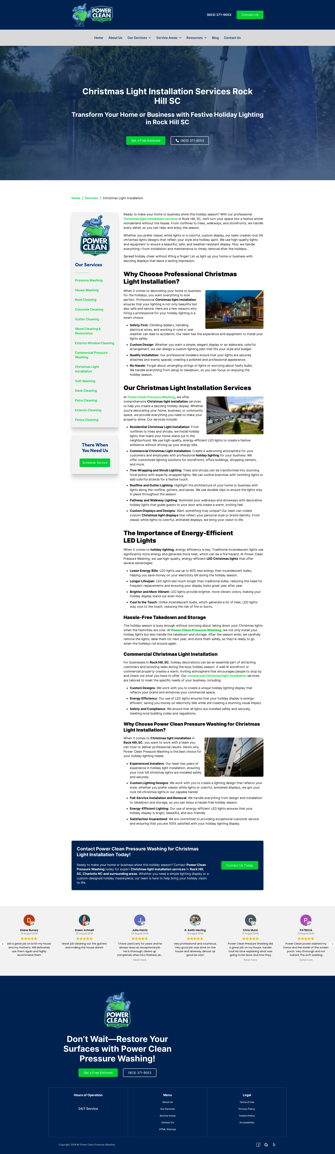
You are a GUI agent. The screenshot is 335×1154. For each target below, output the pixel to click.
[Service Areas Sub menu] (180, 38)
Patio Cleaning (86, 400)
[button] (332, 944)
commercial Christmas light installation (216, 676)
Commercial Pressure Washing (91, 355)
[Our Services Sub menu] (150, 38)
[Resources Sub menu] (205, 38)
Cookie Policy (247, 1115)
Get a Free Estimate (145, 140)
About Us (115, 38)
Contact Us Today (239, 865)
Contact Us (250, 15)
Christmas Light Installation (87, 369)
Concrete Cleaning (89, 309)
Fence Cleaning (86, 420)
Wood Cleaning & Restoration (88, 331)
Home (98, 38)
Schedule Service (94, 462)
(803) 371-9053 (219, 15)
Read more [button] (139, 960)
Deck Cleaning (86, 390)
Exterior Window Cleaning (94, 343)
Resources (195, 38)
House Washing (87, 290)
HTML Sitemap (167, 1129)
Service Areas (166, 38)
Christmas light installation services (151, 219)
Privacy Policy (247, 1108)
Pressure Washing (89, 280)
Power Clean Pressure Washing (151, 397)
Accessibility (246, 1122)
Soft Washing (85, 381)
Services (91, 198)
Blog (215, 38)
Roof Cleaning (85, 299)
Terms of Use (247, 1102)
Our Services (137, 38)
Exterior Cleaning (88, 410)
